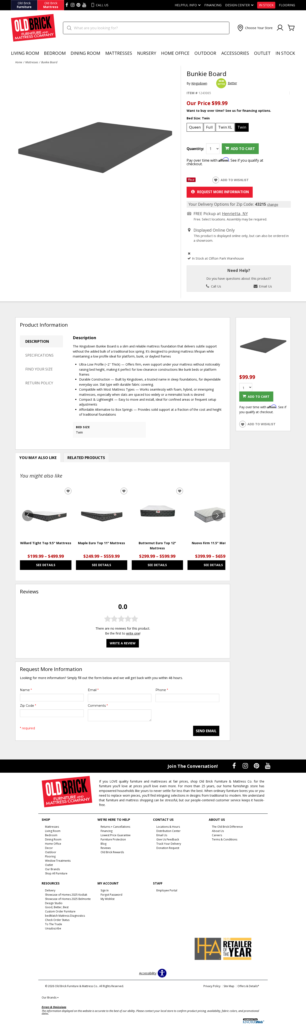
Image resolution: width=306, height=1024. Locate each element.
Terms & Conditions (224, 839)
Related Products (86, 457)
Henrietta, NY (235, 213)
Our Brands (50, 997)
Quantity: (195, 148)
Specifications (39, 355)
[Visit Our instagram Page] (72, 5)
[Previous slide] (27, 515)
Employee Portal (166, 890)
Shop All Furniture (56, 873)
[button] (255, 28)
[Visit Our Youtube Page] (267, 766)
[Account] (280, 28)
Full (209, 127)
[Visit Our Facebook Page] (235, 766)
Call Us (215, 286)
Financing (213, 5)
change (272, 204)
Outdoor (205, 53)
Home (18, 62)
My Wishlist (107, 899)
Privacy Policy (211, 986)
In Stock (266, 5)
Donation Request (167, 848)
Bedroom (55, 53)
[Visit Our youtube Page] (84, 5)
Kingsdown (199, 83)
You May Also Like (38, 457)
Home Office (175, 53)
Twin (241, 127)
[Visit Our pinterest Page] (78, 5)
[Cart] (291, 28)
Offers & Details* (248, 986)
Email (93, 690)
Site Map (229, 986)
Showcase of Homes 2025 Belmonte (68, 899)
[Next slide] (217, 515)
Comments (98, 706)
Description (37, 341)
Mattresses (118, 53)
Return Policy (39, 383)
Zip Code (28, 706)
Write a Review (123, 643)
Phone (161, 690)
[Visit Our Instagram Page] (246, 766)
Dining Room (85, 53)
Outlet (262, 53)
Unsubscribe (53, 928)
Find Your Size (39, 369)
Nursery (146, 53)
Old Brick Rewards (112, 852)
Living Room (25, 53)
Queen (195, 127)
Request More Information (223, 192)
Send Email (206, 730)
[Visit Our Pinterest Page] (257, 766)
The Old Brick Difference (227, 827)
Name (26, 690)
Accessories (235, 53)
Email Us (265, 286)
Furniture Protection (113, 839)
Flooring (287, 5)
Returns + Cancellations (115, 827)
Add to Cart (243, 148)
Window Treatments (58, 861)
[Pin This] (191, 181)
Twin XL (225, 127)
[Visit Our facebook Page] (66, 5)
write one (133, 633)
